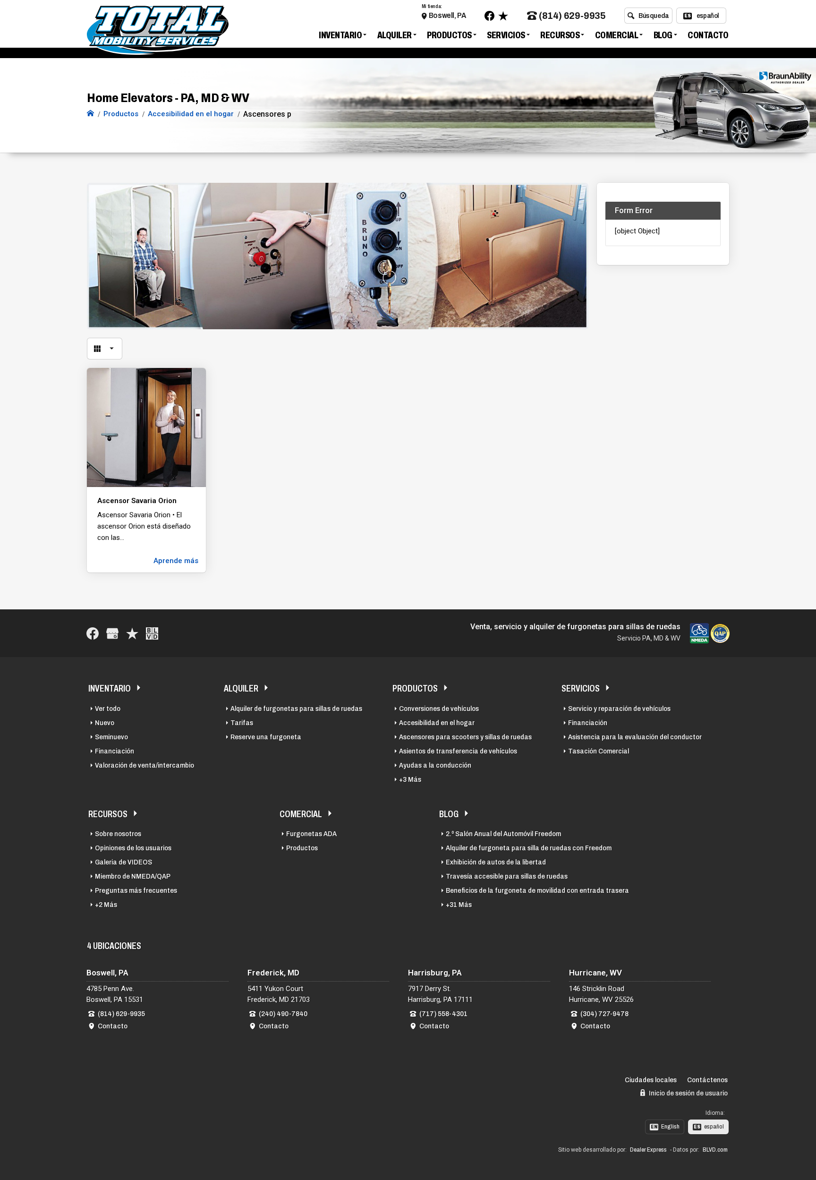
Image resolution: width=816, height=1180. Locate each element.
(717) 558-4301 (443, 1014)
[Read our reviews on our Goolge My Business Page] (112, 633)
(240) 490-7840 (283, 1014)
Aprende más (175, 560)
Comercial (616, 35)
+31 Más (459, 904)
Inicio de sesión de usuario (687, 1093)
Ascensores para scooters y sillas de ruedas (465, 737)
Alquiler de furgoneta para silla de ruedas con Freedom (529, 848)
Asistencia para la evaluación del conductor (635, 737)
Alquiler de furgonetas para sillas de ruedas (296, 708)
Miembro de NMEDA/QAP (132, 876)
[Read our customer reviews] (503, 16)
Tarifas (241, 723)
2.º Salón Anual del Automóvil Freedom (503, 834)
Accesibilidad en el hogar (437, 723)
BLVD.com (715, 1149)
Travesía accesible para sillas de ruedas (507, 876)
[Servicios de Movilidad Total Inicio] (90, 114)
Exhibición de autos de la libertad (496, 862)
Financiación (114, 751)
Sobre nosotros (118, 834)
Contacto (708, 35)
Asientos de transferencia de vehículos (458, 751)
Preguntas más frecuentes (136, 890)
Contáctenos (707, 1080)
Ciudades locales (651, 1080)
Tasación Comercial (598, 751)
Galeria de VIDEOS (123, 862)
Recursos (559, 35)
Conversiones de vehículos (439, 708)
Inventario (340, 35)
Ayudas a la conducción (435, 765)
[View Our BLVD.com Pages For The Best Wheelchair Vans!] (152, 633)
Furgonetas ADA (311, 834)
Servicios (506, 35)
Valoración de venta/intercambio (144, 765)
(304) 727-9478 (604, 1014)
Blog (663, 35)
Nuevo (104, 723)
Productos (449, 35)
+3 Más (410, 779)
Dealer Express (648, 1149)
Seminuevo (111, 737)
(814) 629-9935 (572, 16)
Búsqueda (653, 15)
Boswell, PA (447, 15)
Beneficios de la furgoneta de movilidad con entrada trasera (537, 890)
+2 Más (106, 904)
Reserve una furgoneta (265, 737)
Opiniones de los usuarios (133, 848)
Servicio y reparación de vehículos (619, 708)
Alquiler (394, 35)
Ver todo (107, 708)
